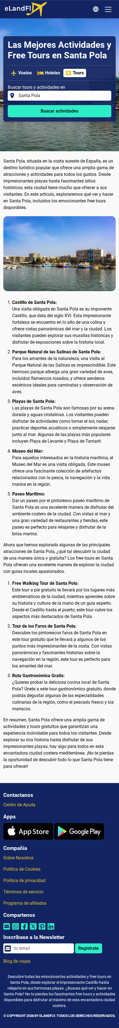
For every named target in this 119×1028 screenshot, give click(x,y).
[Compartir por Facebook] (24, 930)
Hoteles (52, 72)
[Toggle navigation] (108, 9)
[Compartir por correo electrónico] (6, 930)
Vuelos (25, 72)
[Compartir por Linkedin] (51, 930)
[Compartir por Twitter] (33, 930)
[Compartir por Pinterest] (42, 930)
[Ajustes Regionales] (96, 9)
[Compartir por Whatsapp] (15, 930)
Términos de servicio (23, 891)
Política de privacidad (24, 880)
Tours (78, 72)
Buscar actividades (59, 111)
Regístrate (88, 948)
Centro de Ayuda (19, 804)
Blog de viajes (16, 961)
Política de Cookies (21, 869)
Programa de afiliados (24, 903)
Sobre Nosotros (18, 857)
